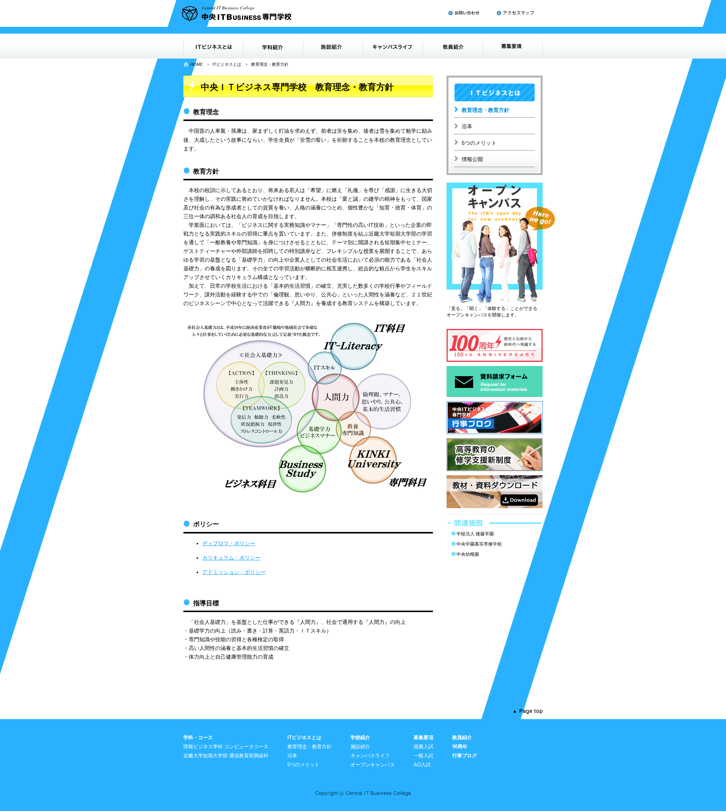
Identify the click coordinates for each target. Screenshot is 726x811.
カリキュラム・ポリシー (231, 558)
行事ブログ (464, 755)
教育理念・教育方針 (485, 110)
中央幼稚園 (467, 554)
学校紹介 (360, 737)
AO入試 (422, 765)
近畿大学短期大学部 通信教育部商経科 (225, 755)
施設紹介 (360, 746)
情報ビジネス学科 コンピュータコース (225, 746)
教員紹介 (462, 737)
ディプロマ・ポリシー (228, 543)
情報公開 (472, 159)
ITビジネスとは (227, 64)
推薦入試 (423, 746)
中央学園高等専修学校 (479, 544)
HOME (196, 64)
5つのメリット (479, 143)
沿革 (467, 126)
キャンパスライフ (370, 755)
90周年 (459, 746)
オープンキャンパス (373, 765)
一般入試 (423, 755)
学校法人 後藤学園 (475, 534)
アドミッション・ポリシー (234, 572)
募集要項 (423, 737)
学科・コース (198, 737)
